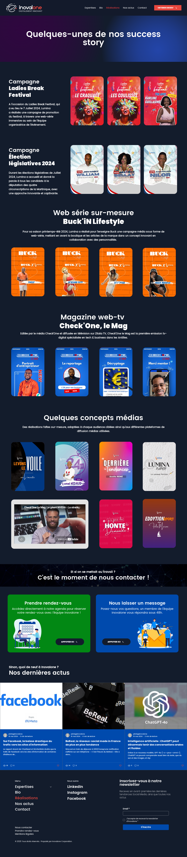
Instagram (77, 793)
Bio (18, 792)
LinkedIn (75, 787)
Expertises (24, 787)
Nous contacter (23, 827)
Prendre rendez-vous (27, 831)
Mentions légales (24, 834)
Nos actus (24, 804)
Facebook (76, 799)
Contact (22, 809)
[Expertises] (51, 787)
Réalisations (26, 798)
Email (126, 809)
